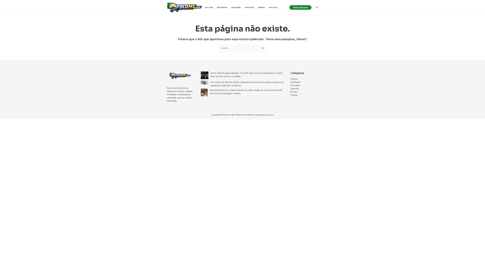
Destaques (222, 7)
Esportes (249, 7)
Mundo (261, 7)
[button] (300, 7)
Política (273, 7)
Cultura (209, 7)
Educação (236, 7)
